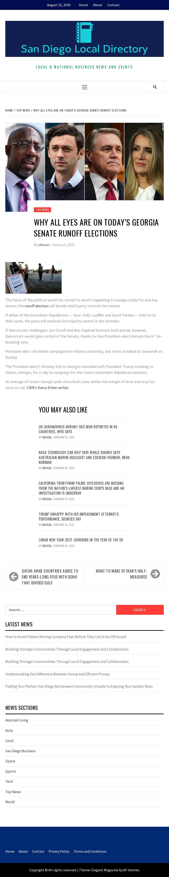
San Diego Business (20, 751)
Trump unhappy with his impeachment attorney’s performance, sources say (79, 517)
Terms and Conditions (90, 851)
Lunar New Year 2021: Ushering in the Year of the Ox (81, 539)
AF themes (131, 870)
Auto (9, 730)
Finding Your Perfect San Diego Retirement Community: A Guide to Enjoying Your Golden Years (79, 686)
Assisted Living (16, 720)
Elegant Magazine (104, 870)
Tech (9, 781)
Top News (42, 210)
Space (10, 761)
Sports (10, 771)
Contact (113, 5)
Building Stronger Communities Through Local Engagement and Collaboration (67, 649)
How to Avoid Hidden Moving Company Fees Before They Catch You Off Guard (65, 636)
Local (9, 740)
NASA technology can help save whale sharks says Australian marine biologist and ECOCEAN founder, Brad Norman (84, 457)
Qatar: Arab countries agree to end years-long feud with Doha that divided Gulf (50, 577)
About (97, 5)
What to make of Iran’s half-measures (121, 574)
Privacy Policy (59, 851)
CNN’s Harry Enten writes (47, 387)
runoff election (36, 305)
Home (83, 5)
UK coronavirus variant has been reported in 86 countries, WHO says (78, 429)
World (10, 801)
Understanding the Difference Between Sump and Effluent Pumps (57, 674)
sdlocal (44, 244)
